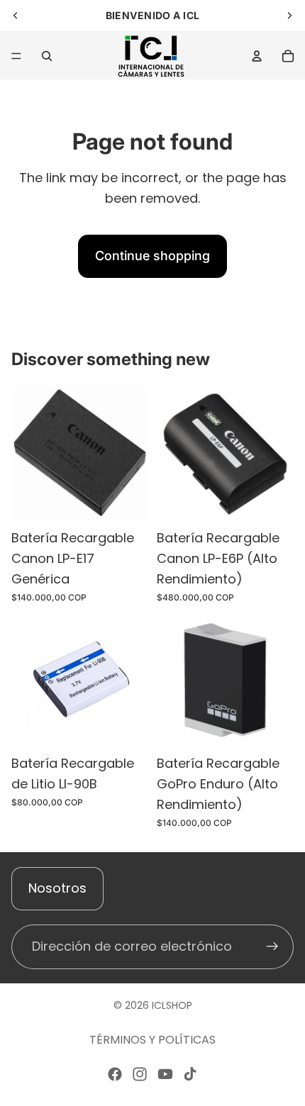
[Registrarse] (272, 946)
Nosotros (57, 888)
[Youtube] (165, 1074)
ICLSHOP (172, 1005)
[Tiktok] (190, 1074)
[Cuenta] (256, 56)
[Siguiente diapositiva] (289, 15)
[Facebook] (114, 1074)
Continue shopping (152, 255)
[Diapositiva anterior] (15, 15)
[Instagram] (139, 1074)
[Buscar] (46, 56)
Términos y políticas (152, 1040)
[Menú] (16, 56)
